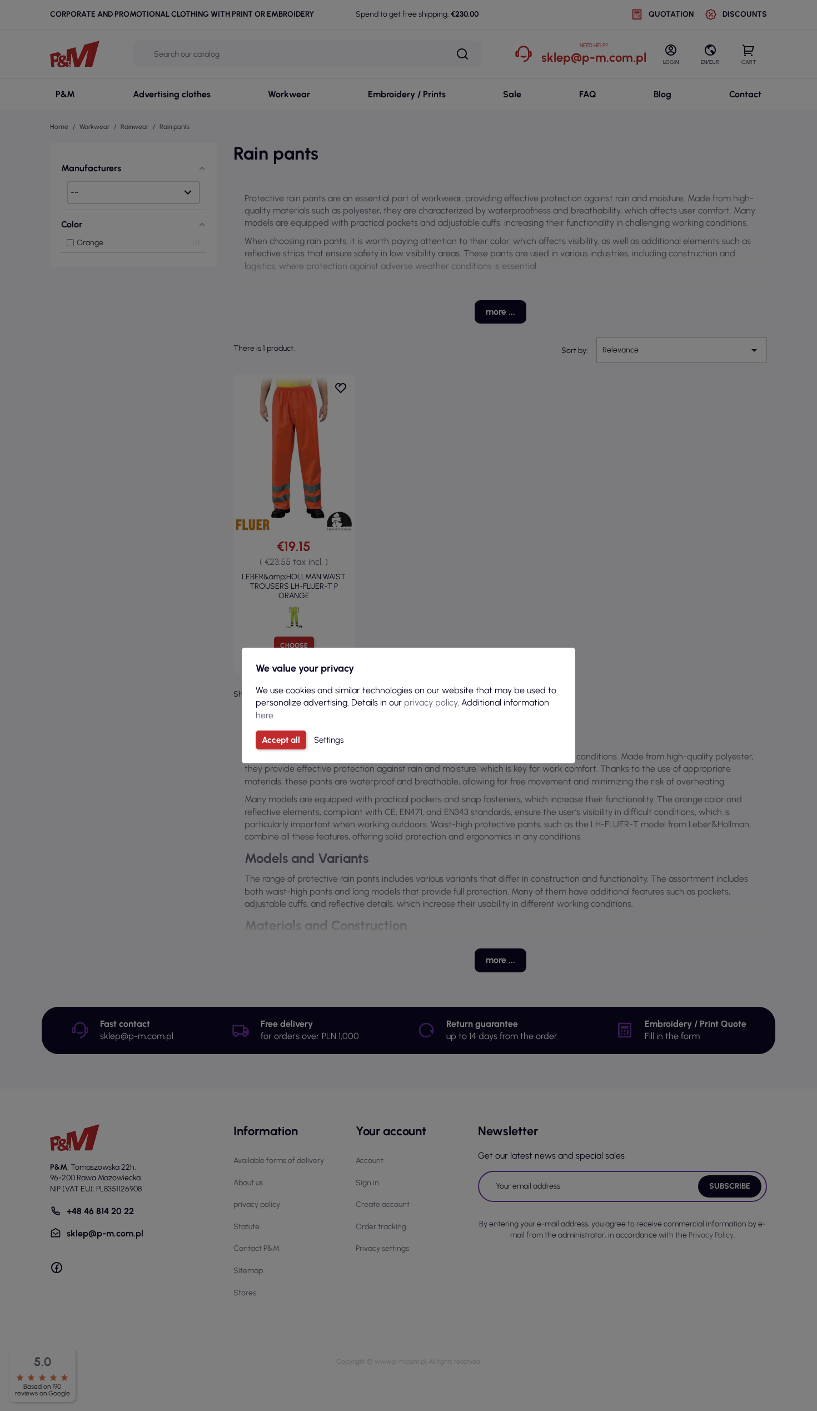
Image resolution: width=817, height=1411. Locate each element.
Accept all (281, 740)
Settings (328, 740)
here (264, 715)
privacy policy (430, 702)
